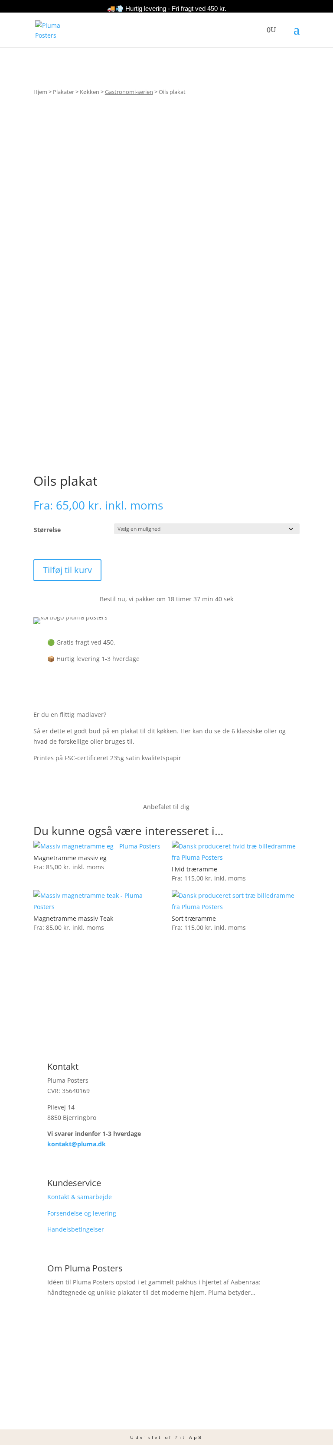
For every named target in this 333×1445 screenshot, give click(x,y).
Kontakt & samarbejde (79, 1197)
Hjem (40, 92)
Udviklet (146, 1437)
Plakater (63, 92)
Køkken (89, 92)
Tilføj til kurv (67, 570)
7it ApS (189, 1437)
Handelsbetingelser (75, 1229)
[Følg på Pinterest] (184, 1406)
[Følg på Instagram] (166, 1406)
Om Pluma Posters (85, 1268)
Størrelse (47, 530)
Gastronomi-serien (129, 92)
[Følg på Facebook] (149, 1406)
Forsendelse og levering (81, 1213)
